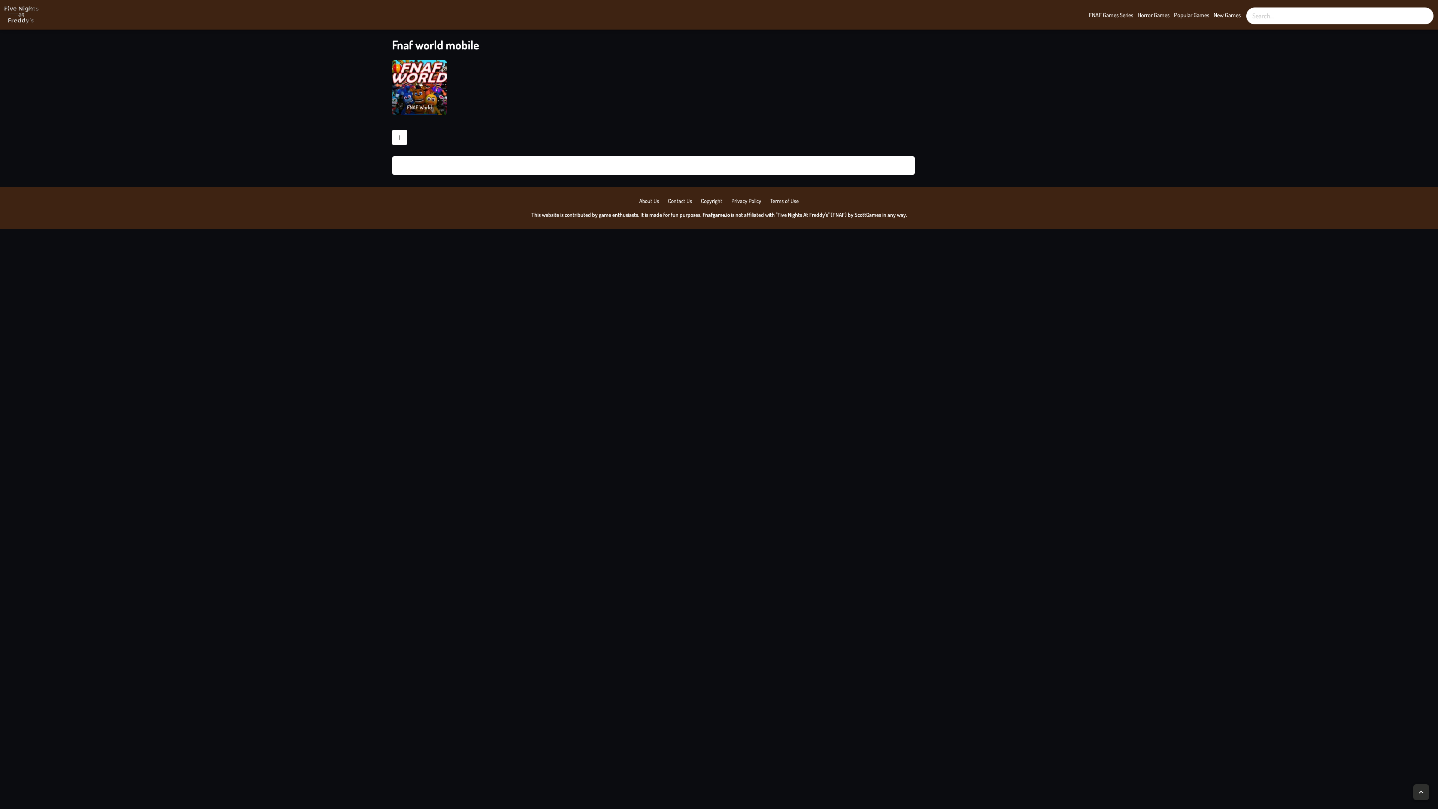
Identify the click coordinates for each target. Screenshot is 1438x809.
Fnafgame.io (716, 214)
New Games (1227, 15)
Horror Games (1153, 15)
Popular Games (1191, 15)
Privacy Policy (746, 200)
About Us (649, 200)
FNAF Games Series (1111, 15)
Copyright (711, 200)
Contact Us (680, 200)
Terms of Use (784, 200)
